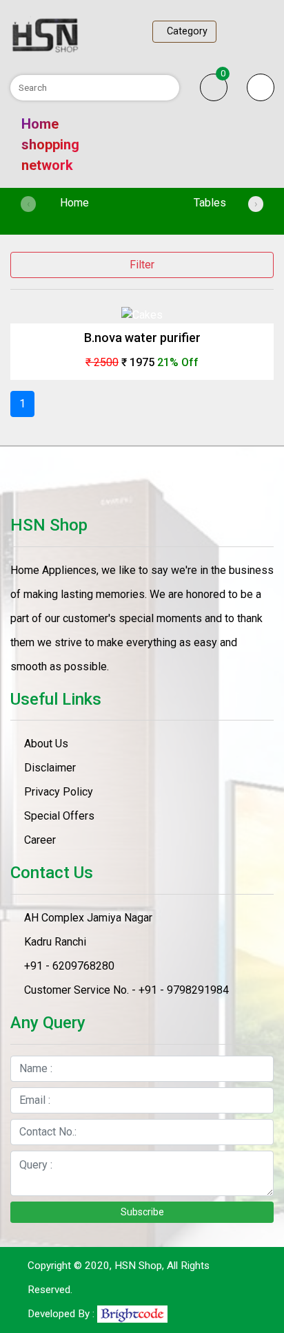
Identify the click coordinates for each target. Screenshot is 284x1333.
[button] (260, 87)
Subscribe (142, 1211)
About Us (46, 743)
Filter (142, 264)
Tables (210, 202)
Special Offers (59, 815)
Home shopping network (50, 144)
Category (184, 31)
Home (94, 202)
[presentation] (28, 204)
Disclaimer (50, 767)
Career (40, 839)
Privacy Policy (58, 791)
